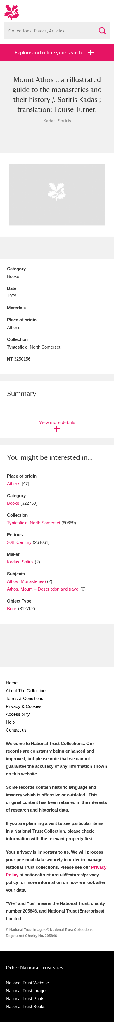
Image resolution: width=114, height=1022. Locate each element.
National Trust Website (27, 982)
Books (13, 503)
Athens (13, 483)
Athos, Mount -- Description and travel (43, 588)
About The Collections (27, 690)
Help (10, 722)
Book (12, 608)
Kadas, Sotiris (20, 561)
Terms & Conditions (24, 698)
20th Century (19, 542)
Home (12, 682)
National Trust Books (26, 1006)
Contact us (16, 729)
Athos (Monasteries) (26, 581)
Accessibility (18, 714)
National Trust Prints (25, 998)
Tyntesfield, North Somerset (33, 522)
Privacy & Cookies (24, 706)
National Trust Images (27, 990)
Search (102, 28)
